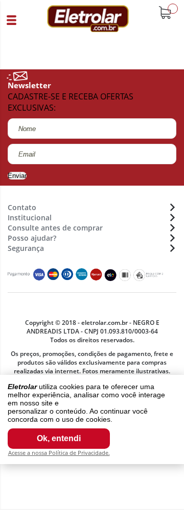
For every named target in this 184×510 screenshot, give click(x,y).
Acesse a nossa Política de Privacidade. (59, 452)
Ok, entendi (59, 438)
